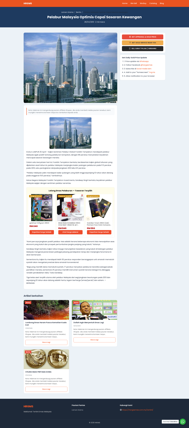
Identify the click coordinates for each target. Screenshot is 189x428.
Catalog (153, 3)
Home (124, 3)
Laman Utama (67, 12)
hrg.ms (152, 72)
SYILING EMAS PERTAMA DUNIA (38, 372)
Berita (78, 12)
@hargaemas (146, 65)
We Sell (133, 3)
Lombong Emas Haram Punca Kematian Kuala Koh (45, 323)
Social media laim (143, 68)
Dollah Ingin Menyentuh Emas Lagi (89, 322)
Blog (162, 3)
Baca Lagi (46, 342)
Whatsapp (144, 61)
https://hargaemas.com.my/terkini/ (137, 410)
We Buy (143, 3)
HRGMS (28, 3)
